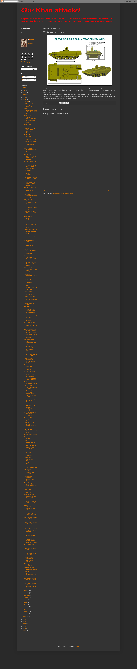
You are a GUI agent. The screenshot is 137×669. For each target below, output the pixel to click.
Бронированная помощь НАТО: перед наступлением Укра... (29, 460)
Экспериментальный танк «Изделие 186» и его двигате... (30, 257)
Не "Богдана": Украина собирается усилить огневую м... (30, 178)
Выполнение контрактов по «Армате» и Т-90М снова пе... (30, 172)
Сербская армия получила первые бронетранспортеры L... (30, 150)
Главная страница (79, 191)
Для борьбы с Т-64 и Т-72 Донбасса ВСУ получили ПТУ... (30, 354)
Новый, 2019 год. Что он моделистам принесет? (30, 105)
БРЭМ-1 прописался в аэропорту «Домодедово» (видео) (30, 408)
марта (26, 609)
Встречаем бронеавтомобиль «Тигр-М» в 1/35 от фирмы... (30, 263)
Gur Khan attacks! (50, 10)
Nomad (32, 39)
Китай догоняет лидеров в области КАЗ (30, 419)
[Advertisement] (90, 174)
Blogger (76, 646)
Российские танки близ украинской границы (30, 466)
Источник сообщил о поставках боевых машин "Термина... (30, 373)
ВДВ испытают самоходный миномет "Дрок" (29, 293)
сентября (27, 595)
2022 (24, 90)
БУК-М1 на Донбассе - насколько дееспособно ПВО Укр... (30, 190)
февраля (27, 611)
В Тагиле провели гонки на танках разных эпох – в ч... (30, 541)
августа (26, 597)
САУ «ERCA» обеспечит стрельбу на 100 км (30, 431)
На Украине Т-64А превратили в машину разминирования (29, 219)
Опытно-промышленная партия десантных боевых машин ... (30, 574)
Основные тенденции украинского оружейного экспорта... (30, 367)
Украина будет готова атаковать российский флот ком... (30, 507)
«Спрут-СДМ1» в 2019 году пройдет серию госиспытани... (30, 530)
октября (26, 593)
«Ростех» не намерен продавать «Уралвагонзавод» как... (30, 401)
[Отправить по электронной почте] (60, 103)
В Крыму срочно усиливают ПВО (29, 564)
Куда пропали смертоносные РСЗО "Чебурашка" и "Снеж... (30, 394)
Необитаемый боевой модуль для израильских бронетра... (30, 318)
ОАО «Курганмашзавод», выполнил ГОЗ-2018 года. (30, 111)
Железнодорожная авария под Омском (30, 568)
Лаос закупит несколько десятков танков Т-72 (30, 491)
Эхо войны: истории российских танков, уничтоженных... (30, 579)
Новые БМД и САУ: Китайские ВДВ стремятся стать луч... (29, 348)
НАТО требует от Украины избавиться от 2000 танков (30, 425)
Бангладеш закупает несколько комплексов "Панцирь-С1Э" (30, 453)
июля (26, 600)
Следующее (47, 191)
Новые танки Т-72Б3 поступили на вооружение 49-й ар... (30, 130)
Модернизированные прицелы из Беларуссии (30, 414)
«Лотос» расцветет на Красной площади (30, 230)
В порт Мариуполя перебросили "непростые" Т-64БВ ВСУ (30, 485)
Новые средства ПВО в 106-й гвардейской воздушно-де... (30, 207)
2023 (24, 88)
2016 (24, 619)
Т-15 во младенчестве (30, 434)
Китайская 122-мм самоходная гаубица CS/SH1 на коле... (30, 325)
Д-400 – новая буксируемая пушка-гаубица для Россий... (30, 270)
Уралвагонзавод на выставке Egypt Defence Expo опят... (30, 513)
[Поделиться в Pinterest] (68, 103)
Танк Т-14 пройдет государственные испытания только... (30, 117)
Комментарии (27, 79)
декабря (26, 101)
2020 (24, 95)
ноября (26, 590)
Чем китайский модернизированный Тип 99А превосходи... (30, 388)
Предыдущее (111, 191)
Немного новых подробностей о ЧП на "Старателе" (30, 501)
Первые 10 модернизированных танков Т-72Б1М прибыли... (30, 236)
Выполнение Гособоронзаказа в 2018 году (30, 196)
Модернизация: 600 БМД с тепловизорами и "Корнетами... (30, 342)
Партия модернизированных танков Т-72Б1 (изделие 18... (30, 251)
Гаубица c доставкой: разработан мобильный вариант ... (30, 299)
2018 (24, 99)
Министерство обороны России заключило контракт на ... (30, 201)
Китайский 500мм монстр (29, 545)
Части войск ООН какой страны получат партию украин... (29, 360)
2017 (24, 617)
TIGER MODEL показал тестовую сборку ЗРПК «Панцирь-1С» (30, 157)
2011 (24, 631)
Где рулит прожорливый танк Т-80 (30, 276)
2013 (24, 626)
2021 (24, 92)
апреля (26, 607)
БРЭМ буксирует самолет (29, 246)
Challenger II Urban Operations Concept (30, 382)
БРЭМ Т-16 (27, 307)
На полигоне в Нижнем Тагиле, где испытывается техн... (30, 524)
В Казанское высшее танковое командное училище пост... (30, 144)
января (26, 614)
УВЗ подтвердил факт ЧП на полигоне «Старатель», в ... (30, 518)
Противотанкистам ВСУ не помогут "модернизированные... (30, 311)
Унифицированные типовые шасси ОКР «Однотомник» (30, 241)
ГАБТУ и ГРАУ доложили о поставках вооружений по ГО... (30, 137)
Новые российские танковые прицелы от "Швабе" (30, 553)
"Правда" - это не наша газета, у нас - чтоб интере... (30, 496)
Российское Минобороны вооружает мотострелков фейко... (29, 282)
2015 (24, 621)
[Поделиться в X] (64, 103)
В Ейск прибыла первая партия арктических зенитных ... (29, 559)
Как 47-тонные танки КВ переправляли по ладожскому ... (30, 167)
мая (25, 604)
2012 (24, 628)
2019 (24, 97)
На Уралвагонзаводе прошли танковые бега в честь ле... (30, 535)
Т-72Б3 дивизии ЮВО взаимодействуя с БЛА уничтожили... (30, 331)
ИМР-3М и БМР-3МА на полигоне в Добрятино (30, 447)
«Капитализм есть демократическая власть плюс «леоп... (30, 225)
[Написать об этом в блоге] (62, 103)
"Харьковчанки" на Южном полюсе (29, 304)
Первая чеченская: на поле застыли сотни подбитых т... (30, 336)
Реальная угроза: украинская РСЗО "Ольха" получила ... (30, 378)
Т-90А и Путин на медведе (29, 125)
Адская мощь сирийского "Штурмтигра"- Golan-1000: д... (29, 472)
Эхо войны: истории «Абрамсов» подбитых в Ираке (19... (30, 585)
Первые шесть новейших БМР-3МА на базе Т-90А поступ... (30, 478)
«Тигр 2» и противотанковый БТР (30, 442)
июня (26, 602)
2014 (24, 624)
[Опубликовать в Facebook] (66, 103)
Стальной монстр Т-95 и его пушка (30, 288)
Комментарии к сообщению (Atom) (63, 193)
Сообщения (27, 76)
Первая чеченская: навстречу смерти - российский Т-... (30, 184)
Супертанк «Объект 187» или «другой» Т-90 (30, 213)
